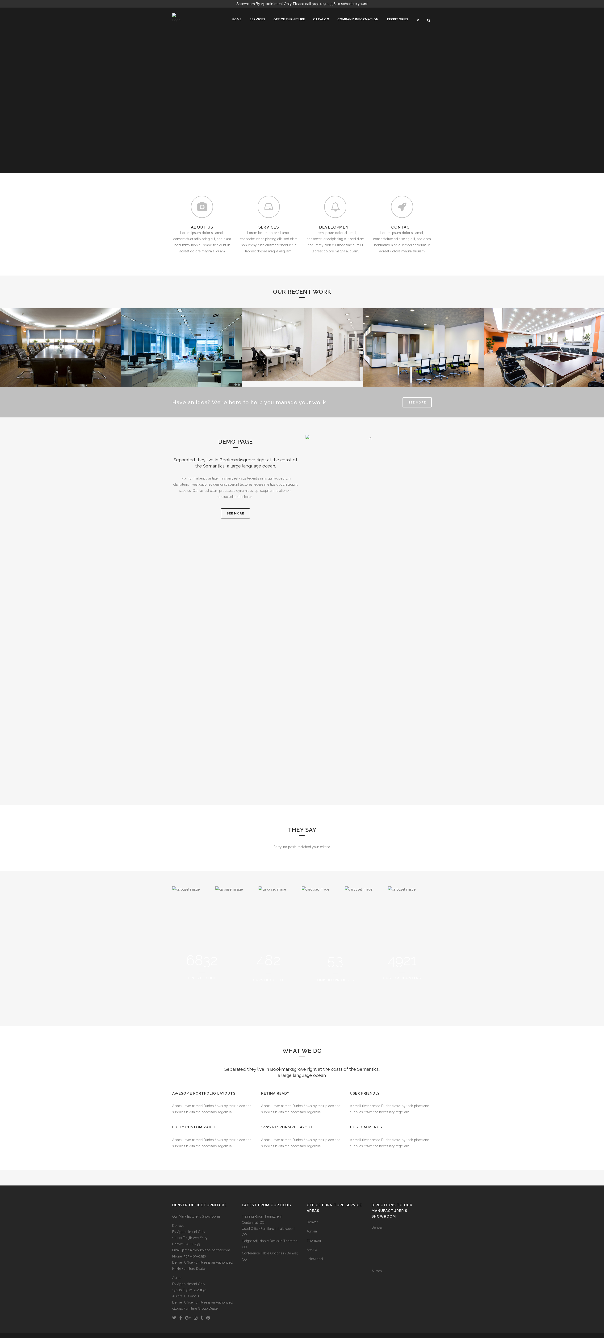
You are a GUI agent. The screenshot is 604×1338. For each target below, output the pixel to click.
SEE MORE (417, 402)
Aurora (312, 1231)
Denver (312, 1222)
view (71, 359)
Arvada (312, 1250)
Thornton (314, 1240)
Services (60, 335)
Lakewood (315, 1259)
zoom (50, 359)
